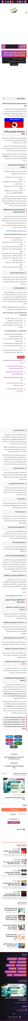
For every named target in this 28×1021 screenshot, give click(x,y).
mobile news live (11, 61)
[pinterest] (13, 2)
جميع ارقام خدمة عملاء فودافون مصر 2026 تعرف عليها (12, 852)
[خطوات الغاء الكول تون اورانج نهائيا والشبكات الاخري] (21, 936)
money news (10, 965)
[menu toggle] (25, 2)
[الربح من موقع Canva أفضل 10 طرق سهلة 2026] (21, 945)
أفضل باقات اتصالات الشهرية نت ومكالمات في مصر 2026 (12, 873)
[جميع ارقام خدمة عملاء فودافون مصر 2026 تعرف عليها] (24, 850)
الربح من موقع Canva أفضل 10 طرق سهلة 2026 (10, 945)
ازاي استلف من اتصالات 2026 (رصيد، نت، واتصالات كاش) (14, 390)
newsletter (12, 968)
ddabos (24, 1002)
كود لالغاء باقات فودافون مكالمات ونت (15, 231)
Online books (21, 972)
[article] (14, 756)
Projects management (19, 975)
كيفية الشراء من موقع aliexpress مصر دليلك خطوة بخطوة (11, 884)
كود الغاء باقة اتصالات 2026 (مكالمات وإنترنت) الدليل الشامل (14, 384)
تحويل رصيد (10, 569)
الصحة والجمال (21, 962)
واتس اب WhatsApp (12, 307)
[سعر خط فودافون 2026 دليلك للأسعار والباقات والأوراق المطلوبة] (24, 893)
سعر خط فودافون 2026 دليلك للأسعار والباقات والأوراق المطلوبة (11, 895)
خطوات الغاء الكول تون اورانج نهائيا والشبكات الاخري (13, 378)
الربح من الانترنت (11, 959)
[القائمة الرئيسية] (3, 46)
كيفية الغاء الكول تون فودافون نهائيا (14, 595)
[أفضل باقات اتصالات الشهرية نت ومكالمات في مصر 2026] (24, 872)
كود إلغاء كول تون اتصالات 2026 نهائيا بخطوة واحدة (13, 361)
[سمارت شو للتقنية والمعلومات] (14, 9)
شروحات (12, 962)
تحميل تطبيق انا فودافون (18, 439)
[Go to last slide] (5, 773)
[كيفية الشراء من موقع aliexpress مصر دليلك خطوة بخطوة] (24, 883)
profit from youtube (10, 972)
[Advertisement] (14, 29)
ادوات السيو (21, 959)
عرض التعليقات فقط (13, 819)
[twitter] (20, 2)
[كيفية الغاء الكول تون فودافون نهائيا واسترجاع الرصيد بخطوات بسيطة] (21, 917)
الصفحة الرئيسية (20, 61)
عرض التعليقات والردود (13, 822)
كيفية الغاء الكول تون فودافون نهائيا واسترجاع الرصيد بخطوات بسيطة (15, 367)
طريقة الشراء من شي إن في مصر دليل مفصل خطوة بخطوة (11, 862)
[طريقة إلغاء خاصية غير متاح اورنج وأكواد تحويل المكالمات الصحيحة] (21, 927)
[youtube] (18, 2)
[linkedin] (8, 2)
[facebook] (22, 2)
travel (9, 975)
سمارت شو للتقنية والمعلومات (14, 1019)
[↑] (14, 1014)
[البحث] (2, 2)
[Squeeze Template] (20, 1017)
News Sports (21, 968)
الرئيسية (21, 47)
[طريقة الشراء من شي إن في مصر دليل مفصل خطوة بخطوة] (24, 861)
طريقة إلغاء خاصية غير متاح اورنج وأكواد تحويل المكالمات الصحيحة (14, 373)
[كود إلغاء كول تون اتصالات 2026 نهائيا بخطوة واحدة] (21, 910)
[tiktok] (15, 2)
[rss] (10, 2)
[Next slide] (2, 773)
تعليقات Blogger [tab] (14, 810)
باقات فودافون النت (22, 549)
